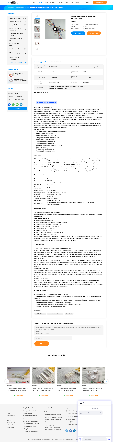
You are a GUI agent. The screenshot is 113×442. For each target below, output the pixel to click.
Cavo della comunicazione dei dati (17, 53)
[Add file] (80, 439)
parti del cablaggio (40, 313)
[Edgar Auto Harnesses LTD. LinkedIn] (74, 431)
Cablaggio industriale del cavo (17, 39)
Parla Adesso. (100, 2)
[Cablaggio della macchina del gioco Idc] (11, 81)
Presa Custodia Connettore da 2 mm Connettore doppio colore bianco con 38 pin (43, 390)
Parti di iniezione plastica (17, 49)
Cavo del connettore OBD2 (17, 44)
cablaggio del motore (17, 25)
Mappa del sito (11, 422)
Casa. (8, 411)
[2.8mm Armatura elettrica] (11, 75)
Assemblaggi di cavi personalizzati (17, 58)
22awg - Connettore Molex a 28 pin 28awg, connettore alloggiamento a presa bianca (92, 390)
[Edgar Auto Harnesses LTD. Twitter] (66, 431)
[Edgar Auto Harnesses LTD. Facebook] (70, 431)
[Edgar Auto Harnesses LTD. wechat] (17, 104)
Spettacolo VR (11, 415)
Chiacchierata (17, 108)
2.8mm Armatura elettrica (18, 74)
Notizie (77, 2)
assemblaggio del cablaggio (55, 313)
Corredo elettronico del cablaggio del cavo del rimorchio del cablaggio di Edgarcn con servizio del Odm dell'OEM (31, 429)
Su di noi (9, 418)
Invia (41, 344)
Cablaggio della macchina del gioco (17, 34)
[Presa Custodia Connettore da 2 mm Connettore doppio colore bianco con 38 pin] (43, 375)
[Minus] (109, 403)
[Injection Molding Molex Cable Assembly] (55, 29)
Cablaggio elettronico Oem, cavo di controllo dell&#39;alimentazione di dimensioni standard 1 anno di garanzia (31, 413)
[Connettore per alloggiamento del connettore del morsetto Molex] (18, 375)
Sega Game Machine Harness (53, 414)
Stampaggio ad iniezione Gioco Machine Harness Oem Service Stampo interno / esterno (53, 420)
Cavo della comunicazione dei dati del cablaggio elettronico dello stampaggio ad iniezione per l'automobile (31, 421)
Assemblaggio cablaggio (17, 62)
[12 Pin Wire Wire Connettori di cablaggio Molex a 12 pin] (68, 375)
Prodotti (9, 413)
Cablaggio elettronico (17, 18)
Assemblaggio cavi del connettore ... (17, 29)
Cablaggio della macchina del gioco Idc (20, 80)
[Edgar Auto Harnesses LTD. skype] (21, 104)
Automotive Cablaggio (17, 21)
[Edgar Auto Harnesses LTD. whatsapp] (13, 104)
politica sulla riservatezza (10, 426)
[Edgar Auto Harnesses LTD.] (13, 2)
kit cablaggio (69, 313)
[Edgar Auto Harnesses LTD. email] (9, 104)
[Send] (109, 439)
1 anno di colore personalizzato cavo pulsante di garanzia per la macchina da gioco (53, 427)
